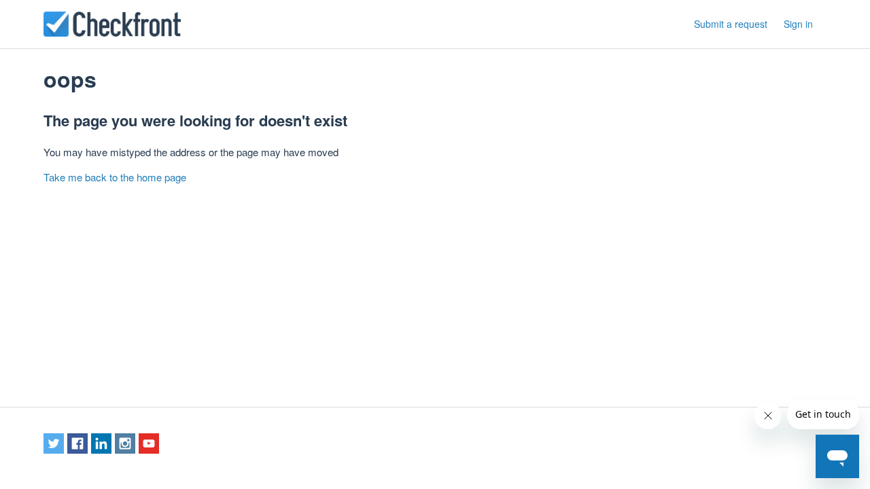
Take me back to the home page (115, 177)
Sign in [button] (798, 24)
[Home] (112, 24)
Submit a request (730, 24)
